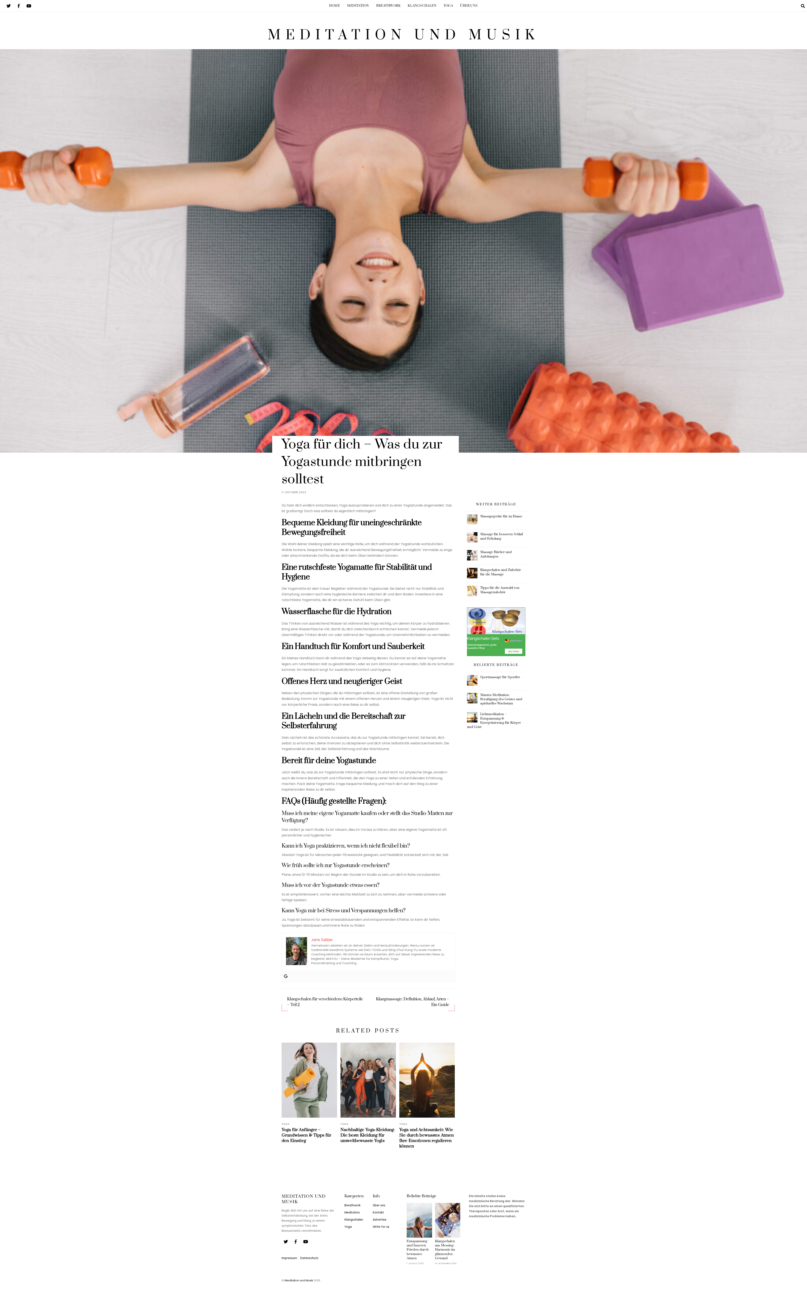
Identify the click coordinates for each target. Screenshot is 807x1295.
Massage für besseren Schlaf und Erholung (501, 536)
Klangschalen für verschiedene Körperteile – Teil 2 (325, 1002)
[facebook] (19, 5)
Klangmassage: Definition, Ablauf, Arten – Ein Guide (412, 1002)
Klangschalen (422, 6)
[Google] (286, 976)
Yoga (448, 6)
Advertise (379, 1220)
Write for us (381, 1227)
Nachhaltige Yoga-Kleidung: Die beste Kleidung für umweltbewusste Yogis (367, 1135)
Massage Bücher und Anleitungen (496, 554)
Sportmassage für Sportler (500, 677)
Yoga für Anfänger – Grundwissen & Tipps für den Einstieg (306, 1135)
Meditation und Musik (299, 1280)
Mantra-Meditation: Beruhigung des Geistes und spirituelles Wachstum (501, 699)
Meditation (358, 6)
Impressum (289, 1258)
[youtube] (29, 5)
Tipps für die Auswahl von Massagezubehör (500, 590)
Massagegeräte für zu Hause (501, 516)
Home (334, 6)
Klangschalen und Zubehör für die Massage (500, 572)
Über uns (469, 6)
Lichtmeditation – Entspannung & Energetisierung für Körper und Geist (494, 720)
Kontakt (378, 1213)
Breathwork (388, 6)
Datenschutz (309, 1258)
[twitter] (8, 5)
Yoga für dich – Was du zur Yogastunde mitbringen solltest (362, 462)
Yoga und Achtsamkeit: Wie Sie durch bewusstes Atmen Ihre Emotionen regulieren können (426, 1138)
